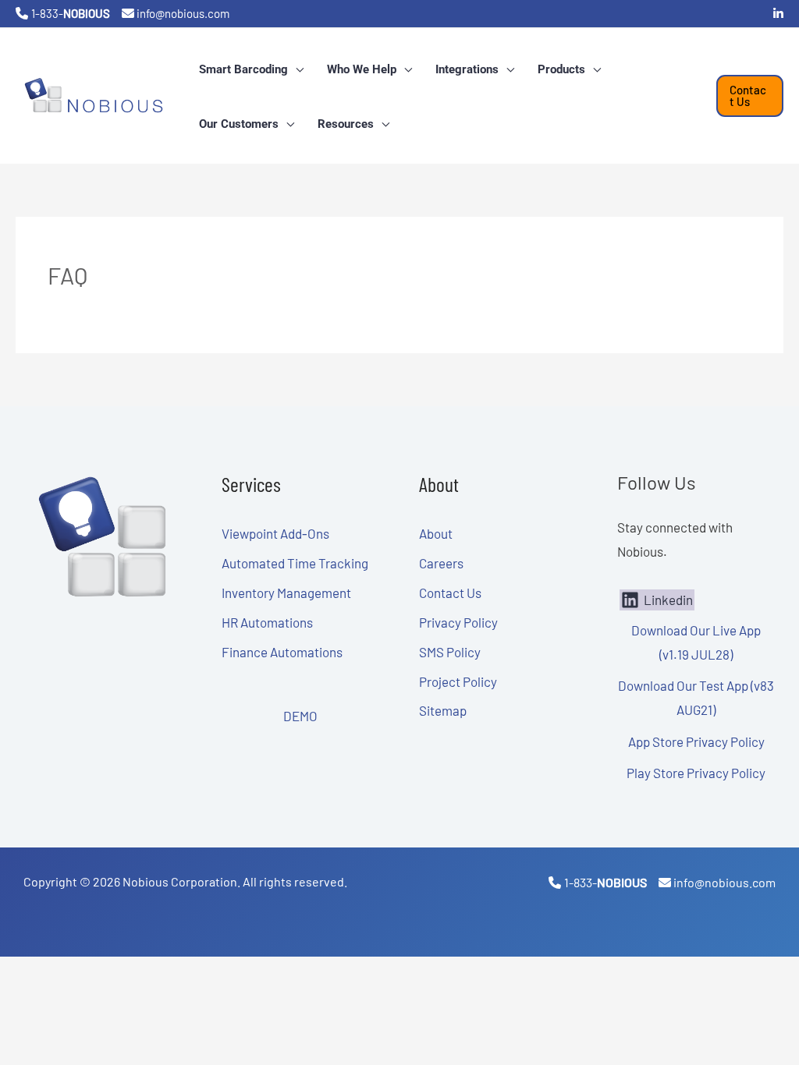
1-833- (70, 13)
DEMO (300, 716)
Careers (441, 563)
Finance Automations (282, 652)
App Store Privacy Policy (696, 741)
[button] (296, 69)
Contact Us (450, 592)
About (436, 533)
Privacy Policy (458, 622)
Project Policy (458, 681)
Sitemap (443, 710)
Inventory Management (286, 592)
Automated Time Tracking (295, 563)
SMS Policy (450, 652)
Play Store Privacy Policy (696, 772)
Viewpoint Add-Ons (275, 533)
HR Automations (267, 622)
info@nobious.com (183, 13)
